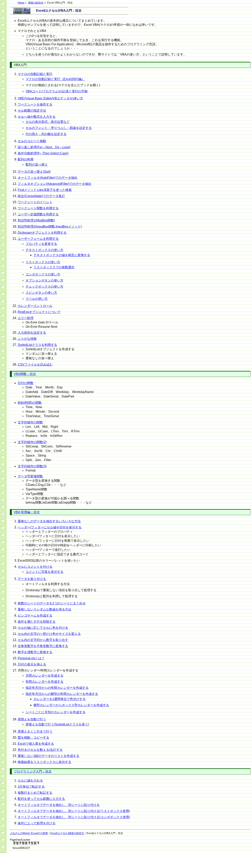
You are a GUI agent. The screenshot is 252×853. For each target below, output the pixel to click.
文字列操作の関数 (30, 422)
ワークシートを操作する (35, 104)
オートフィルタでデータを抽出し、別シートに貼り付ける (59, 805)
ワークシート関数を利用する (38, 208)
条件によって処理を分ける (37, 823)
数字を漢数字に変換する (35, 652)
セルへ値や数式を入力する (37, 116)
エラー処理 (25, 318)
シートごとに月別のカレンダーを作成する (55, 712)
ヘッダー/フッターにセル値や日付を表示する (50, 527)
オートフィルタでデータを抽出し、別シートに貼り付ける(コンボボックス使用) (74, 817)
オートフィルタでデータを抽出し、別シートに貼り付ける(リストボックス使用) (74, 811)
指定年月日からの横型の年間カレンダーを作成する (62, 694)
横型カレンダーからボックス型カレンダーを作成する (71, 705)
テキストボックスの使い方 (44, 250)
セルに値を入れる (30, 780)
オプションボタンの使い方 (44, 280)
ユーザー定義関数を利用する (38, 214)
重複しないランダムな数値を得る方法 (44, 609)
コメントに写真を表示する (44, 571)
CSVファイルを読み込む (35, 364)
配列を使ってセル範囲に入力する (41, 798)
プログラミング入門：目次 (33, 771)
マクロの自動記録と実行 (35, 74)
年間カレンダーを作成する (44, 681)
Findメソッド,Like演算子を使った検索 (45, 190)
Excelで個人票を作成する (36, 743)
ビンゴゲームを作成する (35, 615)
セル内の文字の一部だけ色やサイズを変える (49, 633)
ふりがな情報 (27, 338)
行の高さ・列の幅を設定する (46, 134)
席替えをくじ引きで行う (35, 731)
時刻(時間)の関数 (30, 402)
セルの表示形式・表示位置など (48, 121)
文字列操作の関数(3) (32, 466)
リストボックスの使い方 (43, 262)
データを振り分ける (32, 579)
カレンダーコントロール (35, 305)
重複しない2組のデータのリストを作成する (48, 756)
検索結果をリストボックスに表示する (44, 762)
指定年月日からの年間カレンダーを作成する (57, 687)
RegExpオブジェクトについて (39, 312)
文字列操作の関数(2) (32, 442)
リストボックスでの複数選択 (53, 267)
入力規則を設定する (32, 332)
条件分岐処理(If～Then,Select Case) (43, 153)
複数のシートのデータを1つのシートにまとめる (52, 603)
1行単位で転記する (31, 786)
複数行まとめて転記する (35, 792)
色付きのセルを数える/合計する (40, 749)
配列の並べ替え (37, 164)
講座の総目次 (36, 2)
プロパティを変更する (41, 243)
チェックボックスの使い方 (44, 286)
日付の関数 (25, 383)
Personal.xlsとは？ (31, 658)
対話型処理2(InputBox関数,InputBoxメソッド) (50, 226)
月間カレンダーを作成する (44, 675)
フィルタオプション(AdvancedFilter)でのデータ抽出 (54, 183)
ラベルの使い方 (37, 298)
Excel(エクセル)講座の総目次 (67, 833)
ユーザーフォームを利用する (38, 238)
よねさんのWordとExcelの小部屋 (29, 833)
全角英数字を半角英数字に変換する (43, 646)
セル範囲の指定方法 (32, 110)
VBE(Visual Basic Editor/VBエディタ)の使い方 (50, 98)
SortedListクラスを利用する (37, 344)
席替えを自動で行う (32, 719)
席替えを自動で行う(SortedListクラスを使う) (57, 724)
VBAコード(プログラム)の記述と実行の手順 (57, 91)
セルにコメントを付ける (35, 566)
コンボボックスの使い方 (43, 274)
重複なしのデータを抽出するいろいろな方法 (49, 521)
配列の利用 (25, 159)
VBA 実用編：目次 (27, 512)
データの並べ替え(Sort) (34, 171)
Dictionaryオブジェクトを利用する (42, 232)
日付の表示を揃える (32, 664)
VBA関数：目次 (25, 374)
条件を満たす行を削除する (37, 621)
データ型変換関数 (30, 476)
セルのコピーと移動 (32, 141)
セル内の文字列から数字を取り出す (43, 640)
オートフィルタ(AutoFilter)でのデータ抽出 (47, 177)
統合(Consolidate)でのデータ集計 (41, 196)
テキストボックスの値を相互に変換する (61, 255)
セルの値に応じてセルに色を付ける (43, 627)
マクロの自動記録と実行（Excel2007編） (55, 79)
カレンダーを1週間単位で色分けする (59, 699)
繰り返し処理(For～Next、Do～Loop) (44, 147)
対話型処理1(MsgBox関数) (36, 220)
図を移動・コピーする (33, 737)
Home (21, 2)
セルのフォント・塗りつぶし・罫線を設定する (59, 128)
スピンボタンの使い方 (41, 292)
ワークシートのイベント (35, 202)
